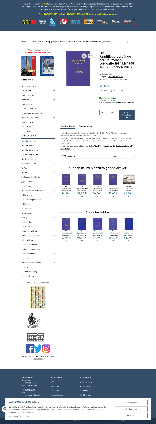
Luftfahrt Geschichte (29, 150)
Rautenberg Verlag (29, 271)
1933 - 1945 (26, 131)
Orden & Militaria (28, 163)
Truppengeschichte (29, 231)
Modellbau (25, 100)
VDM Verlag (26, 91)
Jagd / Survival (27, 181)
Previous (65, 190)
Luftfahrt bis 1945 (115, 76)
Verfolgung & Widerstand (31, 177)
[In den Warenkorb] (62, 50)
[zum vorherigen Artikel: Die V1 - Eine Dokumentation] (127, 42)
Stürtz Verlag (26, 267)
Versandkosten (57, 395)
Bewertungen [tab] (85, 126)
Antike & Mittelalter (29, 109)
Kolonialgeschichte (29, 244)
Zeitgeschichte (27, 240)
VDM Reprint (26, 104)
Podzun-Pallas (27, 226)
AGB (52, 382)
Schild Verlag (26, 195)
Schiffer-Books (27, 204)
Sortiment (84, 390)
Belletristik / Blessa (29, 276)
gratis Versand (117, 90)
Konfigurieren (131, 409)
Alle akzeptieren (131, 403)
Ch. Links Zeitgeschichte (31, 199)
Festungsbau (26, 213)
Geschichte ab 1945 (29, 159)
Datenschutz (56, 390)
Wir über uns (85, 395)
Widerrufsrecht (86, 382)
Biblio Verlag (26, 222)
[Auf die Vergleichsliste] (84, 56)
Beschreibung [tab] (67, 126)
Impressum (55, 386)
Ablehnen (131, 415)
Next (131, 190)
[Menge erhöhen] (112, 112)
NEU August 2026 (28, 86)
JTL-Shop (124, 421)
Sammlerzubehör (28, 253)
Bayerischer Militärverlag (31, 113)
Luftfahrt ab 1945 (28, 141)
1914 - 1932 (26, 127)
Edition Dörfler (27, 208)
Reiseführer (26, 186)
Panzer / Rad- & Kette (30, 154)
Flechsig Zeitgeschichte (30, 118)
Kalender (25, 258)
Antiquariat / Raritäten (30, 249)
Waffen (24, 168)
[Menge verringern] (102, 112)
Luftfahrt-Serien (27, 145)
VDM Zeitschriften (28, 95)
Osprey (24, 217)
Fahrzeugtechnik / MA (30, 235)
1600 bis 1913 (27, 122)
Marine (24, 172)
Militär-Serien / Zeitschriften (33, 190)
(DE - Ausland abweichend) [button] (108, 103)
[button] (38, 91)
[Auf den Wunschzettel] (90, 56)
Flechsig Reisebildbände (31, 262)
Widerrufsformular (87, 386)
